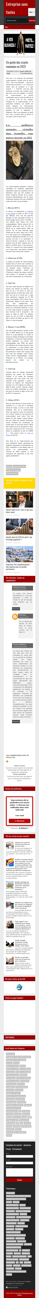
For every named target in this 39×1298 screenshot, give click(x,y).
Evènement (25, 1081)
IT (20, 1111)
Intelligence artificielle (14, 1105)
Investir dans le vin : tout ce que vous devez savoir (19, 511)
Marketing (25, 1114)
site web (27, 1123)
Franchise (10, 1090)
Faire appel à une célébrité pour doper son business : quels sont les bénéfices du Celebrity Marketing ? (23, 925)
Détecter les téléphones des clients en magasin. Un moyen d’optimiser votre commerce (23, 905)
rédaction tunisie (19, 587)
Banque (16, 1063)
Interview (27, 1105)
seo (21, 1123)
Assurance (10, 1054)
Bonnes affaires (12, 1066)
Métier (8, 1117)
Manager (17, 1114)
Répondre (16, 609)
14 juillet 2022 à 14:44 (19, 589)
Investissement (12, 473)
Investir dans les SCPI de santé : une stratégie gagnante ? (19, 538)
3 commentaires (26, 73)
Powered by (14, 828)
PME (29, 1117)
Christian (22, 615)
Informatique (11, 1102)
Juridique (25, 1111)
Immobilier (10, 1099)
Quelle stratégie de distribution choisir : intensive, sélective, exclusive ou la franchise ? (22, 885)
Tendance (10, 1129)
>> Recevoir (19, 821)
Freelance (19, 1090)
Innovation (22, 1102)
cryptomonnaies (19, 466)
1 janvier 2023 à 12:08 (19, 646)
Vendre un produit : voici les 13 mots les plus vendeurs (22, 959)
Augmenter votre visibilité (16, 1060)
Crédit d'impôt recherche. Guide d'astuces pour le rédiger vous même (22, 943)
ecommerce (10, 1078)
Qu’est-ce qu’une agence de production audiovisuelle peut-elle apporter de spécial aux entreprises (19, 770)
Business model (12, 1069)
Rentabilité (10, 1123)
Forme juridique (21, 1087)
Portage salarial (12, 1120)
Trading (18, 1129)
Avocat (9, 1063)
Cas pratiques (25, 1069)
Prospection (24, 1120)
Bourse (9, 466)
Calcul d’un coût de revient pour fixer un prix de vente (22, 844)
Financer (21, 1084)
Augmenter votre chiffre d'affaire (18, 1057)
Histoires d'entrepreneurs (15, 1096)
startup (9, 1126)
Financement (11, 1084)
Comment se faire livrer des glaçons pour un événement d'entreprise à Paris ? (19, 778)
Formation (10, 1087)
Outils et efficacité (19, 1117)
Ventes (8, 1135)
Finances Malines (19, 644)
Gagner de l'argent (13, 470)
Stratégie (16, 1126)
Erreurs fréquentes (23, 1078)
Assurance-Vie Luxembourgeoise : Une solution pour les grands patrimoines (18, 567)
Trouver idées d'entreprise (16, 1132)
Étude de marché (12, 1081)
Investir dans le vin (13, 1108)
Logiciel (9, 1114)
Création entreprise (23, 1072)
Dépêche (23, 1075)
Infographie (20, 1099)
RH (17, 1123)
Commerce (10, 1072)
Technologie (26, 1126)
